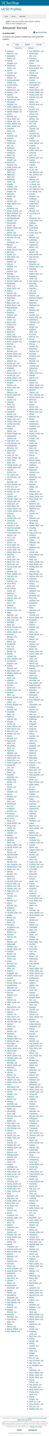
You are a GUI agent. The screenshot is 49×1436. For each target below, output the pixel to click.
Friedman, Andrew (12, 809)
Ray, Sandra (35, 683)
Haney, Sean (13, 1019)
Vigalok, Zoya (36, 1244)
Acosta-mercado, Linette (13, 81)
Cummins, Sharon (11, 541)
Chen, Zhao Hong (11, 461)
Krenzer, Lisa (36, 97)
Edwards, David (11, 676)
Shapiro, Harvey (33, 918)
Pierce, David (36, 617)
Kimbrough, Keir (33, 54)
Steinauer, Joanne (33, 1013)
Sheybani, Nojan (33, 933)
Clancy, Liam (13, 501)
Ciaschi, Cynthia (12, 495)
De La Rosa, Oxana (11, 589)
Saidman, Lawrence (34, 805)
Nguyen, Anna (33, 480)
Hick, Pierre (13, 1123)
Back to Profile (41, 32)
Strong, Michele (34, 1039)
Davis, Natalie (14, 574)
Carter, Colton (14, 421)
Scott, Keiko (35, 900)
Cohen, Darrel (14, 508)
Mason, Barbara (34, 308)
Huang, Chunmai (12, 1180)
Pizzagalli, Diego (33, 621)
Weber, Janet (36, 1292)
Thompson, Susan (33, 1129)
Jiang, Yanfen (14, 1237)
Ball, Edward (13, 215)
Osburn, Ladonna (34, 546)
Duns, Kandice (14, 658)
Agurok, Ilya (13, 99)
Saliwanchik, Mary (34, 809)
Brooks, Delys (14, 356)
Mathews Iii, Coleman (34, 321)
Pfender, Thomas (34, 613)
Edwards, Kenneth (12, 681)
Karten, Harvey (11, 1291)
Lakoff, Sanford (34, 139)
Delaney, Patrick (11, 606)
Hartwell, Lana (14, 1058)
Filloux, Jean (13, 758)
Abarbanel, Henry (11, 57)
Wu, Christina (36, 1360)
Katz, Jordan (13, 1300)
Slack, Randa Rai (34, 964)
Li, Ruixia (34, 184)
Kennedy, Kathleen (12, 1315)
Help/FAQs (22, 16)
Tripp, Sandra (36, 1174)
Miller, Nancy (36, 387)
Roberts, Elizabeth (34, 744)
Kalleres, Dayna (11, 1281)
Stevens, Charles (34, 1020)
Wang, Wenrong (34, 1274)
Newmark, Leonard (34, 471)
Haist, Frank (13, 1002)
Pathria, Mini (36, 576)
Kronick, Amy (36, 104)
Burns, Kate (13, 387)
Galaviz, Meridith (12, 836)
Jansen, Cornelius (12, 1214)
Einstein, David (11, 686)
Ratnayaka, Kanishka (34, 679)
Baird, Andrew (14, 213)
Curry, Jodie (13, 545)
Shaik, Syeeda (36, 915)
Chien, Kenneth (12, 480)
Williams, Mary (33, 1310)
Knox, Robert (36, 68)
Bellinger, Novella (11, 260)
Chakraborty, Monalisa (12, 446)
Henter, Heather (12, 1093)
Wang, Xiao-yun (33, 1279)
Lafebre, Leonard (34, 132)
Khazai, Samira (11, 1325)
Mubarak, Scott (33, 429)
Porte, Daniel (36, 634)
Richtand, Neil (33, 713)
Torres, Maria (36, 1164)
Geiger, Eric (13, 869)
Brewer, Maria (14, 353)
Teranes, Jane (36, 1092)
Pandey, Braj (35, 566)
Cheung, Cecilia (11, 471)
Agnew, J (12, 92)
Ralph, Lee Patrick (33, 662)
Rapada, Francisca (34, 669)
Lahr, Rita (34, 136)
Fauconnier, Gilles (11, 742)
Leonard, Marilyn (34, 178)
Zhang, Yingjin (33, 1398)
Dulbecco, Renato (11, 650)
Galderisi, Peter (11, 841)
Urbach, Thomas (34, 1204)
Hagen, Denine (11, 998)
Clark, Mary (13, 506)
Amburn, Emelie (11, 139)
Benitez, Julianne (12, 270)
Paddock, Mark (33, 558)
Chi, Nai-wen (14, 477)
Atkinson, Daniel (11, 195)
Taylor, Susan (36, 1089)
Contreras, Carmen (12, 521)
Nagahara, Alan (33, 446)
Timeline (18, 48)
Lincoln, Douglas (34, 195)
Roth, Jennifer (36, 775)
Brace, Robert (14, 336)
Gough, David (14, 949)
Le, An (33, 169)
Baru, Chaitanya (12, 241)
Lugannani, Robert (33, 246)
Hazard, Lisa (13, 1079)
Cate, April (13, 441)
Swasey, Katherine (34, 1068)
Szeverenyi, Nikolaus (34, 1078)
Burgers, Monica (11, 383)
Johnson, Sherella (12, 1260)
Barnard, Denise (11, 231)
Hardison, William (11, 1035)
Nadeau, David (33, 442)
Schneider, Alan (33, 870)
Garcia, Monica (11, 851)
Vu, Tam (34, 1256)
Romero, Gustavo (34, 766)
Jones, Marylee (14, 1268)
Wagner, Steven (33, 1260)
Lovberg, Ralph (33, 224)
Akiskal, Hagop (14, 111)
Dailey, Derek (14, 552)
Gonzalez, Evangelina (13, 926)
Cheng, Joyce (14, 467)
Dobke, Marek (14, 632)
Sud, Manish (36, 1043)
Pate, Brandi (35, 574)
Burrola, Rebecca (12, 391)
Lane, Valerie (36, 143)
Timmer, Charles (34, 1146)
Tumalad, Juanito (33, 1199)
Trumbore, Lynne (33, 1185)
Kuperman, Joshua (33, 112)
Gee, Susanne (14, 864)
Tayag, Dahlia (36, 1087)
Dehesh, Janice (11, 601)
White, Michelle (34, 1303)
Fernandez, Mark (11, 747)
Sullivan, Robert (33, 1051)
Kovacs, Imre (36, 94)
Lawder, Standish (34, 161)
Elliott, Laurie (14, 690)
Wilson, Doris (36, 1319)
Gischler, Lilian (14, 913)
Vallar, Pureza (36, 1208)
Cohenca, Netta (11, 514)
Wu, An (33, 1358)
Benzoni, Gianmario (13, 275)
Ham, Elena (13, 1017)
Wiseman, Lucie (33, 1332)
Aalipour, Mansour (12, 52)
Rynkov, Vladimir (34, 790)
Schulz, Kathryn (34, 884)
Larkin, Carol (36, 150)
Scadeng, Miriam (33, 853)
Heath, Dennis (14, 1082)
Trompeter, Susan (33, 1177)
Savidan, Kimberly (34, 838)
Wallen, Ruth (36, 1266)
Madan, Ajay (35, 274)
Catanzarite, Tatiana (11, 437)
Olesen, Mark (36, 525)
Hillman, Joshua (11, 1131)
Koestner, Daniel (33, 71)
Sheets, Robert (33, 923)
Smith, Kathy (36, 971)
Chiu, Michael (14, 484)
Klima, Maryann (34, 64)
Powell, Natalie (33, 638)
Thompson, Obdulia (34, 1124)
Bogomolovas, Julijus (12, 308)
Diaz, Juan (12, 620)
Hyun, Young (13, 1191)
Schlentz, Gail (36, 864)
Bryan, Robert (14, 378)
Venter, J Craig (36, 1239)
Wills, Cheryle (36, 1314)
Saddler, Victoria (34, 795)
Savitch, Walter (33, 846)
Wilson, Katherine (34, 1323)
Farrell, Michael (12, 737)
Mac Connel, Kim (34, 258)
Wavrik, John (35, 1290)
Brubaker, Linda (11, 369)
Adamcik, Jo (13, 90)
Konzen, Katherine (34, 81)
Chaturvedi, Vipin (11, 451)
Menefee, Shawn (33, 381)
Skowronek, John (33, 959)
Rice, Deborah (36, 700)
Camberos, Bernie (11, 408)
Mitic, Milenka (36, 395)
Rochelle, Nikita (33, 749)
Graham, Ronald (11, 952)
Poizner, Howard (34, 625)
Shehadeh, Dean (33, 928)
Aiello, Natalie (14, 107)
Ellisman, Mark (11, 693)
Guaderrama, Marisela (12, 986)
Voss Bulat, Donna (33, 1252)
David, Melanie (12, 570)
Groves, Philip (14, 983)
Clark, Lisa (12, 503)
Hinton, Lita (13, 1135)
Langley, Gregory (34, 146)
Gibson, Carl (13, 886)
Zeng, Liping (36, 1389)
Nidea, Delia (35, 494)
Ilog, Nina (12, 1198)
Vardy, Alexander (35, 1216)
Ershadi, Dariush (12, 708)
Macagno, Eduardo (34, 262)
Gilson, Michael (12, 904)
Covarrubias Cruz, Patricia (14, 534)
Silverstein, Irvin (33, 950)
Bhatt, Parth (13, 288)
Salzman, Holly (33, 814)
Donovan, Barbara (12, 635)
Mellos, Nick (35, 373)
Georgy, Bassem (12, 872)
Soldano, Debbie (33, 984)
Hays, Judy (13, 1077)
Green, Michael (12, 962)
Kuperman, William (34, 117)
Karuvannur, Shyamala (12, 1296)
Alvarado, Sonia (11, 129)
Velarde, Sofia (36, 1232)
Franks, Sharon (11, 785)
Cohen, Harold (14, 511)
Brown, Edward (12, 359)
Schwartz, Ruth (33, 889)
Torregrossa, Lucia (34, 1160)
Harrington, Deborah (12, 1044)
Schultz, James (33, 880)
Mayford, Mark (33, 330)
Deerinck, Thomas (12, 594)
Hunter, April (13, 1188)
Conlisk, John (14, 518)
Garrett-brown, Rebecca (12, 855)
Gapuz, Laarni (14, 845)
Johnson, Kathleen (12, 1255)
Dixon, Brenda (14, 627)
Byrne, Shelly (14, 395)
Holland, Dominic (12, 1151)
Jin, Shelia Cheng (11, 1240)
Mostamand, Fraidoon (34, 425)
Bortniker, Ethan (11, 328)
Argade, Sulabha (12, 185)
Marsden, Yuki (33, 289)
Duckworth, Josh (11, 645)
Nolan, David (36, 496)
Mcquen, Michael (34, 359)
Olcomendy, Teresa (33, 521)
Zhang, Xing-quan (34, 1393)
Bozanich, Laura (11, 333)
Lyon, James (35, 254)
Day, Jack (12, 576)
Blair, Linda (13, 303)
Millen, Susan (36, 385)
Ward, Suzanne (34, 1286)
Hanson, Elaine (11, 1025)
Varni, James (35, 1220)
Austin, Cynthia (12, 200)
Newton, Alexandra (35, 475)
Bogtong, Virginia (12, 313)
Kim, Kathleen (36, 51)
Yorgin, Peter (36, 1377)
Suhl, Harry (35, 1048)
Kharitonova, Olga (12, 1320)
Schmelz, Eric (36, 867)
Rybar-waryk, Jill (34, 785)
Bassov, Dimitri (11, 246)
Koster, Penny (36, 90)
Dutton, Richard (12, 667)
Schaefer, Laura (33, 858)
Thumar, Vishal (33, 1139)
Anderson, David (11, 154)
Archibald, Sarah (11, 180)
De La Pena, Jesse (11, 584)
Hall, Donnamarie (13, 1005)
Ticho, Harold (36, 1142)
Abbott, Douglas (12, 62)
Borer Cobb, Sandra (11, 323)
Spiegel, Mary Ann (34, 998)
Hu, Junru (12, 1176)
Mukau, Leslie (36, 433)
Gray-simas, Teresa (11, 957)
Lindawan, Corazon (34, 200)
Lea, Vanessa (36, 172)
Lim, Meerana (36, 189)
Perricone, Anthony (34, 599)
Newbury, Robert (33, 466)
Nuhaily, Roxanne (34, 502)
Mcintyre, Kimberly (34, 354)
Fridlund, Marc (11, 800)
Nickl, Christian (34, 490)
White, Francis (33, 1298)
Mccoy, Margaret (34, 340)
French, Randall (12, 795)
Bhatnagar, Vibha (11, 284)
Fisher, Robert (14, 762)
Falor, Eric (12, 731)
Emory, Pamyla (14, 704)
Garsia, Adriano (12, 860)
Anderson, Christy (11, 149)
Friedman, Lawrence (12, 814)
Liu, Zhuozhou (35, 216)
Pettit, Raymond (34, 609)
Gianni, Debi (13, 883)
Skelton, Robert (33, 955)
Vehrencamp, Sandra (34, 1223)
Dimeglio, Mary (11, 623)
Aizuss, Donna (14, 109)
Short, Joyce (35, 942)
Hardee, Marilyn (12, 1030)
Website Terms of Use (36, 1426)
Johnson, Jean (14, 1251)
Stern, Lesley (36, 1017)
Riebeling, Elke (33, 720)
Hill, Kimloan (13, 1128)
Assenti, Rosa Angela (12, 190)
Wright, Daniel (33, 1354)
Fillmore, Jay (13, 755)
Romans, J (34, 762)
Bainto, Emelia (14, 211)
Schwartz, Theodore (34, 894)
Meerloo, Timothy (34, 364)
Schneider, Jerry (33, 875)
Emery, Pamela (14, 697)
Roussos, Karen (33, 778)
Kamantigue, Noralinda (12, 1286)
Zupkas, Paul (36, 1409)
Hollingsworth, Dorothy (12, 1156)
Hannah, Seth (14, 1021)
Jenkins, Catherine (12, 1226)
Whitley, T (34, 1307)
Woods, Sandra (33, 1339)
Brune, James (14, 373)
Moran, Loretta (33, 420)
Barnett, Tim (13, 237)
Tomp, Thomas (34, 1156)
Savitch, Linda (36, 842)
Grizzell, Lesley (11, 979)
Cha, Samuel (13, 443)
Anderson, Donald (11, 158)
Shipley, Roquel (33, 938)
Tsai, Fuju (34, 1188)
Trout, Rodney (36, 1181)
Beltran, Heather (12, 265)
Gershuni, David (11, 877)
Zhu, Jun (34, 1406)
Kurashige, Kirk (33, 122)
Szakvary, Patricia (34, 1073)
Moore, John (35, 409)
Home (6, 16)
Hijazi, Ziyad (13, 1125)
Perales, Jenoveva (34, 594)
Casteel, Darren (11, 429)
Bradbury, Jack (14, 339)
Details (31, 48)
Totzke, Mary (36, 1171)
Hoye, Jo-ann (13, 1174)
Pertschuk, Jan (33, 604)
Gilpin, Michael (12, 899)
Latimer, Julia (36, 157)
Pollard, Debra (33, 630)
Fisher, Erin (13, 760)
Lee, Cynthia (35, 174)
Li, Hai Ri (34, 182)
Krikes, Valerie (33, 100)
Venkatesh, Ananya (34, 1235)
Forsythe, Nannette (12, 776)
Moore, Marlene (34, 415)
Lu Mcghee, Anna (33, 229)
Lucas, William (34, 236)
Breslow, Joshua (11, 345)
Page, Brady (35, 564)
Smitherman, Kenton (34, 979)
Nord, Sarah (35, 499)
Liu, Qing (34, 213)
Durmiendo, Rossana (12, 662)
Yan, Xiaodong (34, 1369)
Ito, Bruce (12, 1205)
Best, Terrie (13, 278)
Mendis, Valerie (33, 376)
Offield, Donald (33, 512)
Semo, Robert (36, 913)
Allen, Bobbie (14, 124)
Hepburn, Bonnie (11, 1097)
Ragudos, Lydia (33, 657)
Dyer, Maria (13, 670)
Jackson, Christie (12, 1209)
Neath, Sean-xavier (34, 451)
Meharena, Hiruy (33, 369)
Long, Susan (35, 220)
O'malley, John (32, 529)
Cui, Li (11, 537)
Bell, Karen (13, 257)
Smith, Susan (36, 975)
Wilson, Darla (36, 1317)
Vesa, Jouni (35, 1242)
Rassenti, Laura (33, 674)
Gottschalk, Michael (12, 945)
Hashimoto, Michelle (12, 1061)
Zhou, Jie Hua (36, 1404)
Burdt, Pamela (14, 380)
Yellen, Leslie (36, 1375)
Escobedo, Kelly (11, 713)
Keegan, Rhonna (12, 1310)
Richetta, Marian (33, 708)
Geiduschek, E (14, 867)
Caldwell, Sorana (11, 398)
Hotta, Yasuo (13, 1171)
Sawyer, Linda (36, 850)
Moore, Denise (33, 405)
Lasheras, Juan (33, 154)
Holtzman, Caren (11, 1160)
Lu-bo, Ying (35, 232)
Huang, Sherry (14, 1186)
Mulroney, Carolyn (34, 437)
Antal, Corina (14, 167)
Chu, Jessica (13, 489)
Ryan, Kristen (36, 782)
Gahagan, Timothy (12, 831)
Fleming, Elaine (11, 771)
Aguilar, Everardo (12, 95)
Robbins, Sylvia (33, 739)
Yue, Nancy (35, 1384)
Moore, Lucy (35, 412)
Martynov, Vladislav (34, 304)
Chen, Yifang (14, 458)
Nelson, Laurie (33, 456)
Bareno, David (14, 228)
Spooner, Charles (34, 1008)
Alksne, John (13, 121)
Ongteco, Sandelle (34, 536)
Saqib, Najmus (34, 824)
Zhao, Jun (34, 1401)
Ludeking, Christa (33, 241)
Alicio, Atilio (13, 119)
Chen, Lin (12, 455)
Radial (27, 44)
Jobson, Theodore (12, 1245)
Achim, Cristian (12, 71)
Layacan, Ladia (33, 166)
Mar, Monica (35, 281)
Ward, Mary (35, 1283)
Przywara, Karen (33, 647)
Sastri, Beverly (34, 831)
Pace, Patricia (36, 554)
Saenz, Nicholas (34, 800)
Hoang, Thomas (12, 1141)
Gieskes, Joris (14, 888)
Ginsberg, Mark (11, 909)
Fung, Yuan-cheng (11, 826)
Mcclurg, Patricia (34, 335)
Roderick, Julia (32, 754)
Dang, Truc (13, 562)
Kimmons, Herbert (34, 59)
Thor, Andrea (36, 1133)
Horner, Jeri (13, 1169)
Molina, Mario (36, 397)
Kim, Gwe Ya (13, 1331)
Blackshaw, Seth (11, 299)
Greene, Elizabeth (12, 972)
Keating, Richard (12, 1306)
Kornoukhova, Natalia (34, 86)
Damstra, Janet (11, 555)
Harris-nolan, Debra (12, 1051)
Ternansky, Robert (33, 1095)
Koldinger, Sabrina (34, 76)
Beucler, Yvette (14, 281)
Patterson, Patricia (34, 580)
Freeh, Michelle (12, 790)
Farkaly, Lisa (13, 733)
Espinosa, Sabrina (12, 717)
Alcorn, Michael (12, 115)
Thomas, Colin (33, 1100)
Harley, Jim (13, 1041)
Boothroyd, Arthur (11, 318)
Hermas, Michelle (12, 1102)
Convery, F (12, 525)
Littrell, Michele (34, 209)
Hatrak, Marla (14, 1065)
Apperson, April (11, 175)
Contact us (32, 1430)
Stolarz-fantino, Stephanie (35, 1025)
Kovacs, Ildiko (36, 92)
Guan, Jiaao (13, 990)
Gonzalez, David (11, 921)
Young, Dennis (33, 1381)
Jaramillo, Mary (11, 1221)
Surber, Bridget (34, 1059)
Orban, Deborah (34, 541)
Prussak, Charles (34, 642)
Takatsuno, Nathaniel (34, 1083)
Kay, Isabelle (13, 1302)
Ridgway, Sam (36, 716)
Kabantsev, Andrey (11, 1274)
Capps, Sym (13, 419)
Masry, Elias (35, 317)
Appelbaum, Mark (11, 170)
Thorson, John (36, 1135)
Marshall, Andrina (34, 294)
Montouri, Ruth (33, 400)
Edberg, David (14, 673)
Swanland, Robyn (33, 1064)
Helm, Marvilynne (13, 1085)
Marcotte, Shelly (33, 284)
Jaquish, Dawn (14, 1217)
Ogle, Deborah (34, 517)
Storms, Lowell (33, 1030)
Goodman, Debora (11, 930)
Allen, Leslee (13, 126)
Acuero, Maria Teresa (12, 86)
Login (8, 21)
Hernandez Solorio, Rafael (14, 1107)
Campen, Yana (14, 416)
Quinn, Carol (36, 651)
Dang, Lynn (13, 559)
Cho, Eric (12, 487)
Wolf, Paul (35, 1336)
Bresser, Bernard (12, 350)
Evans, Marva (14, 726)
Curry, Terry (13, 547)
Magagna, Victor (33, 277)
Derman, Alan (14, 610)
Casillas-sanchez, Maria (13, 425)
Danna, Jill (12, 564)
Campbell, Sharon (11, 413)
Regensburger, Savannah (35, 686)
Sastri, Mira (35, 835)
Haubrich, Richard (12, 1068)
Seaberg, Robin (33, 904)
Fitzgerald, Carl (11, 766)
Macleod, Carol (33, 270)
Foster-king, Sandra (11, 780)
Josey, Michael (14, 1271)
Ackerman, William (11, 76)
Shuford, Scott (33, 945)
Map (17, 44)
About (13, 16)
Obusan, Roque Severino (35, 507)
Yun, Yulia (35, 1387)
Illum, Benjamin (12, 1194)
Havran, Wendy (11, 1073)
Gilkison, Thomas (12, 894)
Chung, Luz (13, 491)
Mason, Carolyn (34, 313)
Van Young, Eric (33, 1211)
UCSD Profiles (11, 9)
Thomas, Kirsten (33, 1105)
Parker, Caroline (34, 570)
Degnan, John (14, 598)
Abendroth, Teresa (11, 66)
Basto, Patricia (14, 249)
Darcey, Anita (14, 566)
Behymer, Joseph (11, 253)
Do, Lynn (12, 629)
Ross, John (35, 770)
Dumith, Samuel (11, 655)
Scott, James (35, 898)
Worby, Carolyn (34, 1344)
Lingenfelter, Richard (34, 204)
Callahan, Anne (11, 403)
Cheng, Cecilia (14, 465)
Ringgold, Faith (33, 725)
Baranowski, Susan (11, 224)
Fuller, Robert (14, 823)
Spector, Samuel (34, 993)
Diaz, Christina (14, 617)
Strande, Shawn (33, 1035)
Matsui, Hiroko (33, 325)
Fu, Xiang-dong (11, 819)
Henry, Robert (14, 1089)
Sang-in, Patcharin (34, 819)
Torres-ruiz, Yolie (33, 1168)
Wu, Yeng (34, 1363)
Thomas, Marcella (34, 1110)
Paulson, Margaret (34, 589)
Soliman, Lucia (33, 989)
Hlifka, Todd (13, 1138)
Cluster (39, 44)
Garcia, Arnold (14, 847)
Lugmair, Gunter (33, 250)
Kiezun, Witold (14, 1329)
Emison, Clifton (11, 701)
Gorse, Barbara (12, 940)
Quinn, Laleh (36, 654)
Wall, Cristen (36, 1263)
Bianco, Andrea (11, 292)
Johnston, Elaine (11, 1264)
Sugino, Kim (35, 1046)
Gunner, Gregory (12, 993)
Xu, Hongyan (36, 1365)
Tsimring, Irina (33, 1192)
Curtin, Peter (13, 549)
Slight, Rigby (36, 968)
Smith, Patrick (36, 973)
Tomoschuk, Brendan (34, 1151)
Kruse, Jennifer (34, 108)
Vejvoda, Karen (33, 1228)
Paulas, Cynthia (34, 584)
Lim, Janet (34, 186)
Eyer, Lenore (13, 729)
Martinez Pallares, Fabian (36, 299)
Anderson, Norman (12, 163)
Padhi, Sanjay (36, 562)
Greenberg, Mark (11, 967)
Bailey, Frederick (12, 207)
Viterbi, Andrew (34, 1247)
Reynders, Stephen (34, 691)
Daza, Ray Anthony (12, 580)
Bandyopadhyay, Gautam (13, 219)
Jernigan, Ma (14, 1234)
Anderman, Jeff (11, 144)
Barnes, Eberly (14, 235)
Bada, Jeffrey (13, 203)
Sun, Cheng (35, 1055)
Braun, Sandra (14, 341)
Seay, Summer (34, 909)
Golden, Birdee (11, 916)
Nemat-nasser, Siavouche (35, 461)
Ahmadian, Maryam (12, 103)
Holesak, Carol (14, 1147)
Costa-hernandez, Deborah (14, 529)
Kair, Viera (12, 1278)
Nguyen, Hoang (33, 485)
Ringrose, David (33, 730)
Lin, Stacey (35, 191)
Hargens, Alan (14, 1038)
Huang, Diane (14, 1184)
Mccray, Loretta (33, 345)
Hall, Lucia (13, 1009)
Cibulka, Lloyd (14, 499)
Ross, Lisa (34, 772)
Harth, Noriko (14, 1055)
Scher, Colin (35, 862)
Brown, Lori (13, 363)
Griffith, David (14, 975)
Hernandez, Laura (11, 1112)
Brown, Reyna (14, 366)
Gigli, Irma (13, 891)
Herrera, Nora (14, 1116)
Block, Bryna (13, 305)
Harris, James (14, 1048)
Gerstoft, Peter (14, 881)
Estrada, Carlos (11, 722)
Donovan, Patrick (11, 640)
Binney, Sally (13, 295)
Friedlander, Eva (11, 805)
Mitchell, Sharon (33, 391)
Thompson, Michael (34, 1119)
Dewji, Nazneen (12, 613)
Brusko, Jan (13, 375)
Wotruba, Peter (33, 1349)
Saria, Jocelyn (36, 828)
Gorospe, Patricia (11, 935)
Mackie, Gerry (36, 266)
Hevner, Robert (11, 1119)
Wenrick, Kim (36, 1295)
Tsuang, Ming (36, 1196)
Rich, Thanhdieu (35, 703)
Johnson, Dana (14, 1249)
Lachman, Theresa (34, 127)
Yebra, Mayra (36, 1372)
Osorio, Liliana (33, 550)
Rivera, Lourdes (34, 734)
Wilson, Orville (33, 1327)
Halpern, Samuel (11, 1013)
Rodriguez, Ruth (33, 759)
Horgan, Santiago (12, 1165)
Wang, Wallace (34, 1269)
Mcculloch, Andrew (34, 350)
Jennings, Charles (12, 1231)
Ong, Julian (35, 533)
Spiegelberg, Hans (34, 1003)
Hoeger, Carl (13, 1145)
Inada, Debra (14, 1201)
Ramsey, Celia (36, 666)
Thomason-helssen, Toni (36, 1114)
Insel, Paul (13, 1203)
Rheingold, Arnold (33, 696)
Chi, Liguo (12, 474)
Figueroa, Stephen (12, 751)
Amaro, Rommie (12, 134)
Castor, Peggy (14, 433)
